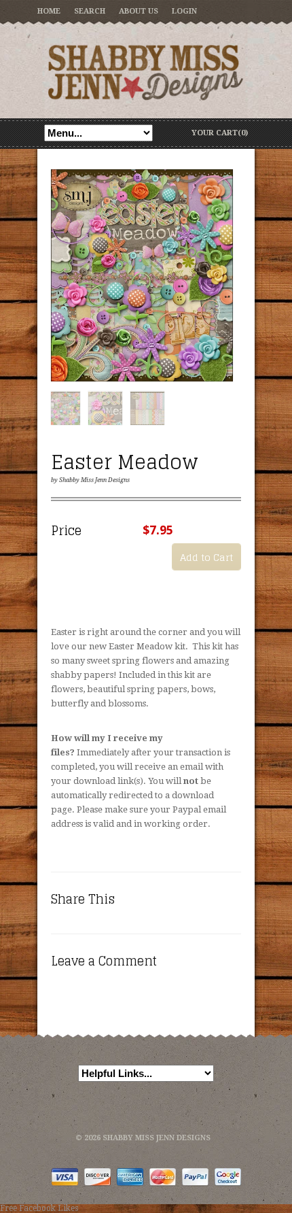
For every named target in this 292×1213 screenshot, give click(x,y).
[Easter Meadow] (142, 276)
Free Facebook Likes (39, 1208)
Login (184, 11)
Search (89, 11)
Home (48, 11)
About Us (138, 11)
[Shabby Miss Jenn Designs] (146, 72)
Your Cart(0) (219, 133)
